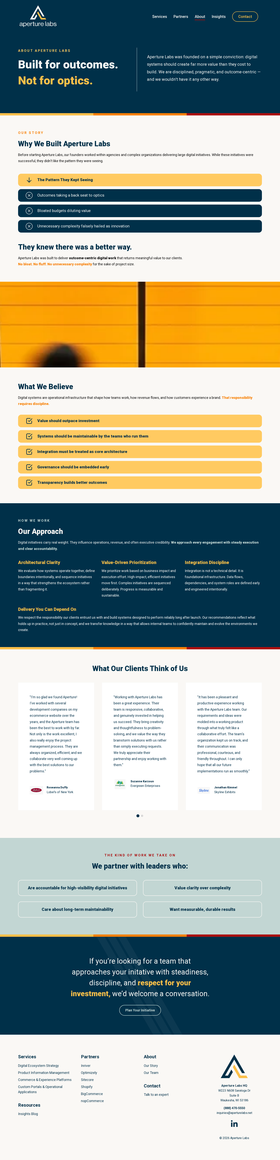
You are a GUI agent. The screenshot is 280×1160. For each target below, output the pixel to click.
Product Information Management (43, 1073)
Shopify (87, 1087)
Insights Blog (28, 1114)
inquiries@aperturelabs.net (234, 1113)
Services (159, 16)
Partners (181, 16)
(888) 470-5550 (234, 1108)
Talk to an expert (156, 1095)
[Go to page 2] (142, 816)
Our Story (151, 1066)
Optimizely (89, 1073)
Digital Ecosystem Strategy (38, 1066)
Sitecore (87, 1080)
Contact (245, 16)
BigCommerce (92, 1094)
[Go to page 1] (137, 815)
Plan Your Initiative (140, 1010)
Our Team (151, 1073)
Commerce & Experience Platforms (45, 1080)
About (200, 16)
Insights (219, 16)
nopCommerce (92, 1101)
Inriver (85, 1066)
